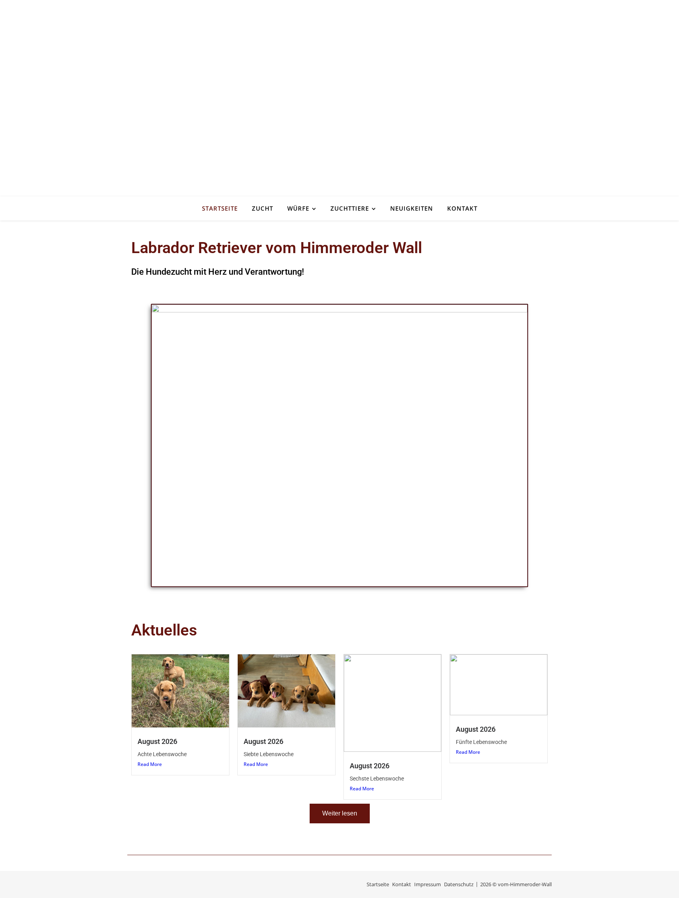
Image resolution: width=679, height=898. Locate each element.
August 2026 (157, 741)
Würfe (298, 208)
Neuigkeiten (411, 208)
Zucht (262, 208)
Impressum (427, 884)
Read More (150, 764)
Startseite (220, 208)
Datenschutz (458, 884)
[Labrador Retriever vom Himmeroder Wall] (339, 98)
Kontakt (462, 208)
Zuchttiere (349, 208)
